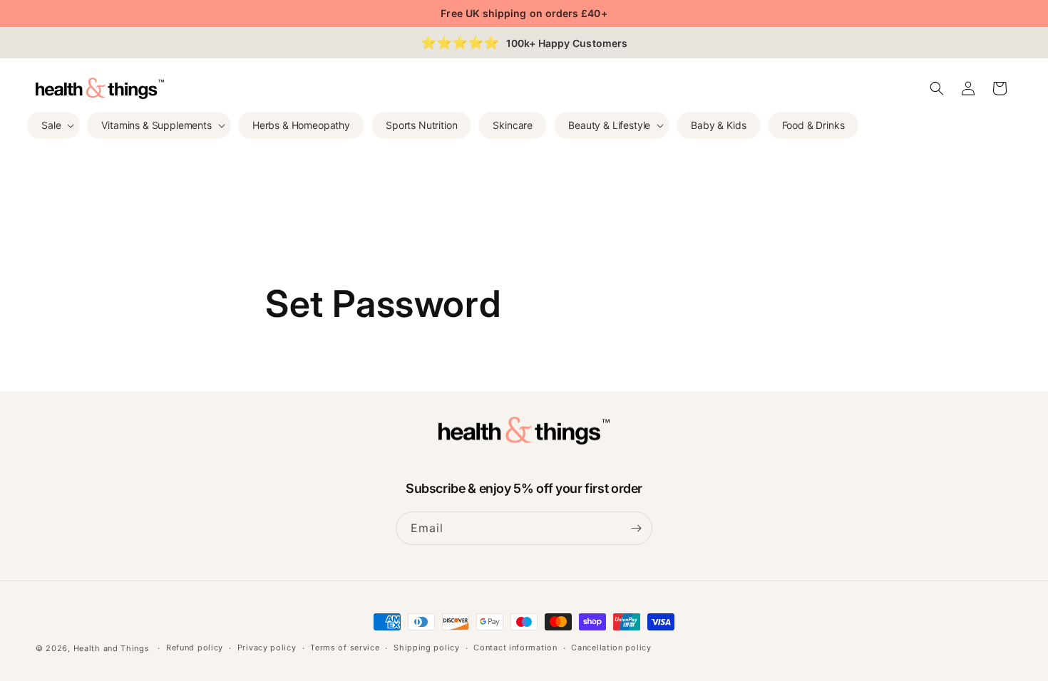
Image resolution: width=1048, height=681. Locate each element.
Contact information (515, 648)
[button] (53, 125)
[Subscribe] (636, 528)
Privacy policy (267, 648)
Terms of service (344, 648)
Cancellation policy (611, 648)
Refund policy (194, 648)
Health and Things (111, 648)
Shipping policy (427, 648)
